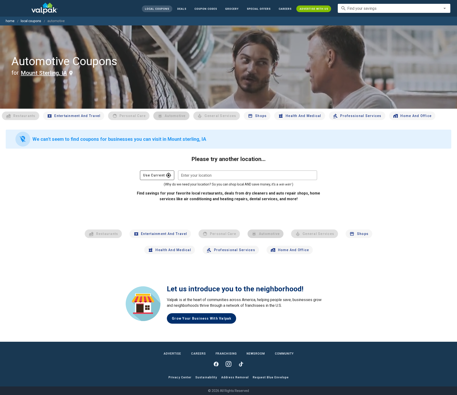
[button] (258, 8)
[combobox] (394, 8)
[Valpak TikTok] (241, 364)
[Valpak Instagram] (228, 364)
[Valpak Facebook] (216, 364)
